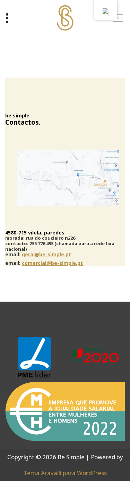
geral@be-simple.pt (46, 254)
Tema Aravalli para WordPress (65, 473)
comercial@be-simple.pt (52, 263)
